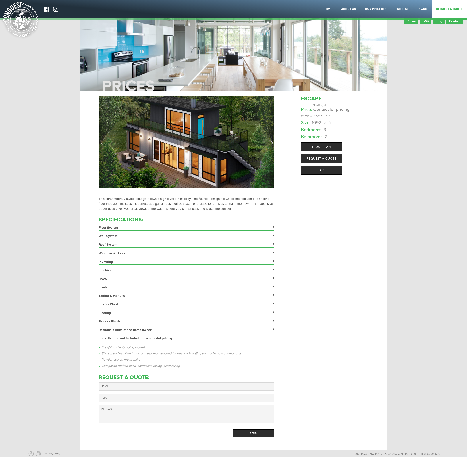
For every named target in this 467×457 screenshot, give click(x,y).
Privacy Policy (52, 453)
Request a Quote (449, 9)
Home (327, 9)
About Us (348, 9)
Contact (455, 21)
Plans (422, 9)
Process (402, 9)
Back (321, 170)
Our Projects (375, 9)
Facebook (46, 9)
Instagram (55, 9)
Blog (438, 21)
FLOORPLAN (321, 147)
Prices (411, 21)
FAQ (425, 21)
